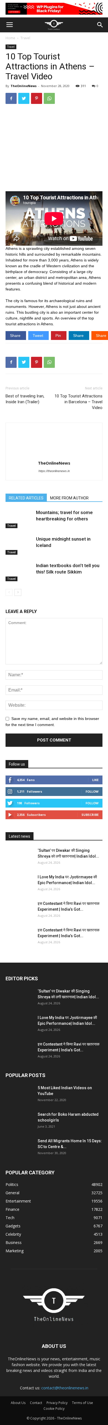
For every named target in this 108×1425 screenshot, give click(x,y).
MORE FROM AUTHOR (69, 498)
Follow (92, 791)
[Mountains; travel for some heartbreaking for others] (19, 518)
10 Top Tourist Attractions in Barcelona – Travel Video (78, 402)
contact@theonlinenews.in (64, 1387)
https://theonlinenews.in (54, 471)
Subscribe (90, 815)
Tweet (38, 335)
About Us (18, 1402)
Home (10, 38)
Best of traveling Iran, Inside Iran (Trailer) (25, 399)
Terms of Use (82, 1402)
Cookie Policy (54, 1408)
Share (16, 335)
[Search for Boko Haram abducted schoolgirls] (19, 1121)
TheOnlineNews (24, 86)
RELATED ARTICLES (26, 498)
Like (95, 780)
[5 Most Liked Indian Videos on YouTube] (19, 1094)
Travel (25, 38)
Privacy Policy (57, 1402)
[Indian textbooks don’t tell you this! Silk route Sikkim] (19, 571)
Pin (58, 335)
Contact (36, 1402)
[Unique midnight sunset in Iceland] (19, 545)
